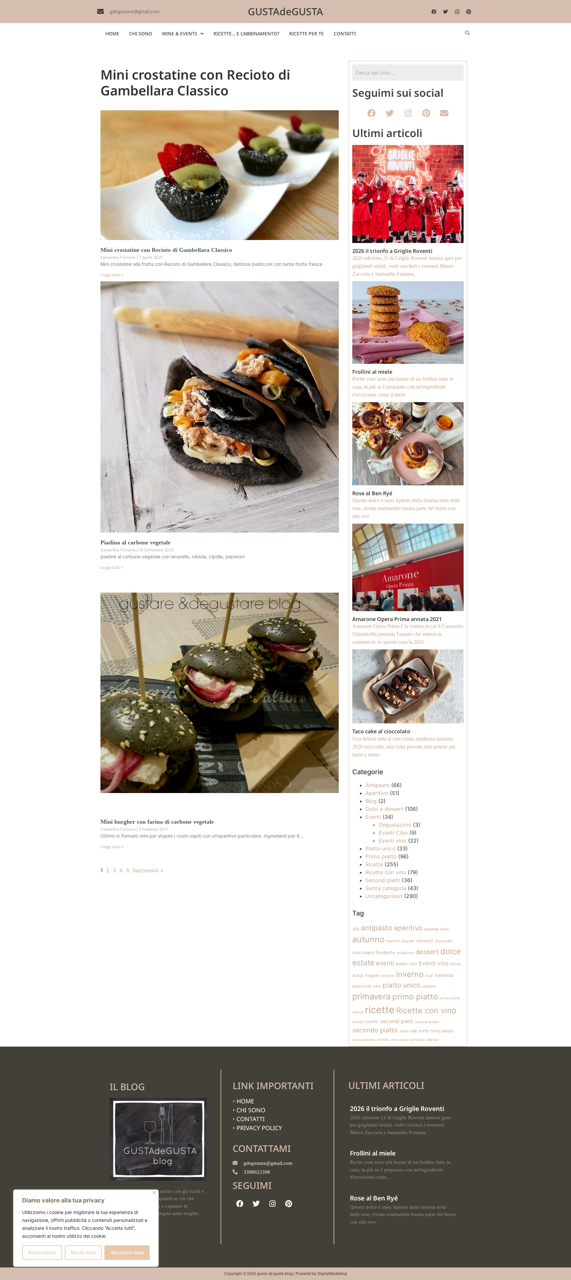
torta (424, 1030)
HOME (112, 33)
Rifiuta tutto (83, 1252)
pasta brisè (362, 986)
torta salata (441, 1030)
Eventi (373, 816)
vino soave (400, 1040)
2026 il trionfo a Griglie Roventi (397, 1108)
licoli (429, 976)
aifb (355, 928)
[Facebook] (434, 12)
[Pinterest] (469, 12)
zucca (432, 1039)
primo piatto (415, 996)
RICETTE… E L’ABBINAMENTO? (246, 33)
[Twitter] (446, 12)
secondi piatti (396, 1021)
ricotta (357, 1022)
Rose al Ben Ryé (374, 1198)
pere (377, 986)
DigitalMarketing (332, 1273)
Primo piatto (381, 856)
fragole (372, 975)
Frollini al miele (373, 1153)
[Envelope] (444, 113)
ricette (380, 1010)
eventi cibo (406, 963)
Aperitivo (376, 793)
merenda (444, 975)
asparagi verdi (436, 929)
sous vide (408, 1030)
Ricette (374, 864)
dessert (427, 952)
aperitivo (408, 928)
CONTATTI (345, 33)
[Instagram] (457, 12)
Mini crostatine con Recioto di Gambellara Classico (166, 250)
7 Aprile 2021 (151, 257)
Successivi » (148, 870)
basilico (393, 941)
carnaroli (424, 940)
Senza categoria (385, 888)
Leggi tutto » (111, 274)
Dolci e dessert (384, 809)
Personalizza (42, 1252)
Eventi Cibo (393, 832)
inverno (410, 974)
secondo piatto (375, 1030)
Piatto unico (380, 848)
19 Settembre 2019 (156, 549)
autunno (368, 939)
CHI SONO (140, 33)
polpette (429, 986)
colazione (405, 953)
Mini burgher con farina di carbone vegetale (157, 821)
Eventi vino (392, 840)
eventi (385, 963)
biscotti (407, 941)
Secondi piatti (382, 880)
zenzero (417, 1039)
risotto (372, 1021)
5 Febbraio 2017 (154, 829)
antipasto (376, 927)
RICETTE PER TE (306, 33)
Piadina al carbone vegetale (135, 542)
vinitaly (383, 1040)
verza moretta (363, 1040)
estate (363, 962)
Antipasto (377, 785)
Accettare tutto (127, 1252)
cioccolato (444, 941)
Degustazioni (395, 824)
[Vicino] (154, 1192)
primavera (371, 996)
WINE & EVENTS (179, 33)
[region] (86, 1228)
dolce (450, 951)
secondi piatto (427, 1022)
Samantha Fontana (118, 257)
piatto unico (401, 985)
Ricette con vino (385, 872)
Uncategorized (383, 896)
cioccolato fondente (373, 952)
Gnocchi (387, 976)
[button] (183, 33)
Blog (371, 801)
